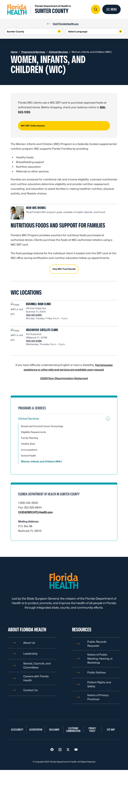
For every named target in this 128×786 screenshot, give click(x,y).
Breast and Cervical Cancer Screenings (42, 426)
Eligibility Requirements (33, 432)
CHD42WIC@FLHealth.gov (35, 512)
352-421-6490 (34, 314)
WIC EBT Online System (33, 125)
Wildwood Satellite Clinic (42, 330)
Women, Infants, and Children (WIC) (41, 461)
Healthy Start (28, 443)
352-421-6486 (34, 340)
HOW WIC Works (36, 208)
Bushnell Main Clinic (38, 304)
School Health (28, 455)
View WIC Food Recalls (64, 269)
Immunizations (29, 449)
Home (14, 51)
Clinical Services (58, 51)
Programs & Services (33, 51)
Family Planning (29, 437)
